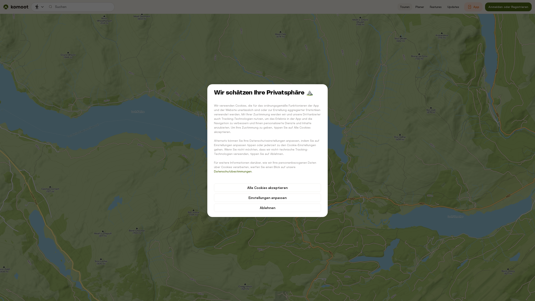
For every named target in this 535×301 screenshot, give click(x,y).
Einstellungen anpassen (267, 198)
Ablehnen (267, 208)
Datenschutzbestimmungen (233, 171)
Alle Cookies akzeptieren (267, 188)
